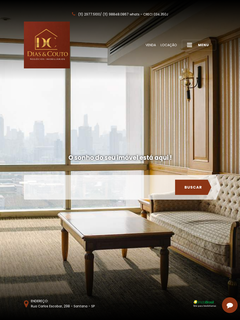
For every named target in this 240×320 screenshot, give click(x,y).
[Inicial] (47, 45)
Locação (169, 45)
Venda (151, 45)
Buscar (193, 187)
